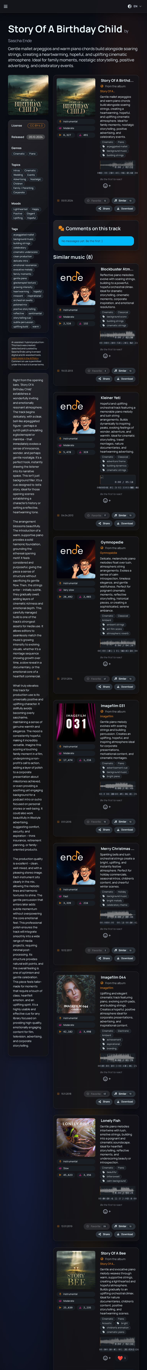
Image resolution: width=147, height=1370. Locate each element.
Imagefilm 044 (113, 977)
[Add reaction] (107, 185)
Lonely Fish (110, 1120)
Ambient (106, 620)
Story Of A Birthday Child (122, 80)
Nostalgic (35, 179)
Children (18, 183)
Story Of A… (107, 91)
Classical (123, 312)
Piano (32, 153)
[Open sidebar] (6, 6)
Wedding (18, 175)
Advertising (19, 179)
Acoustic (107, 1323)
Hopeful (31, 218)
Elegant (31, 213)
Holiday (122, 892)
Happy (35, 209)
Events (31, 175)
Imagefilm (106, 716)
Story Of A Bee (113, 1253)
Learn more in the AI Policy (24, 358)
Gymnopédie (108, 552)
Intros (16, 170)
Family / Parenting (23, 188)
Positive (17, 213)
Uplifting (18, 218)
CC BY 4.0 (36, 125)
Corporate (19, 192)
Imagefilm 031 (113, 705)
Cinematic (19, 153)
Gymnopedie (112, 542)
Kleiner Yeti (110, 397)
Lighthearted (20, 209)
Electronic (123, 1031)
